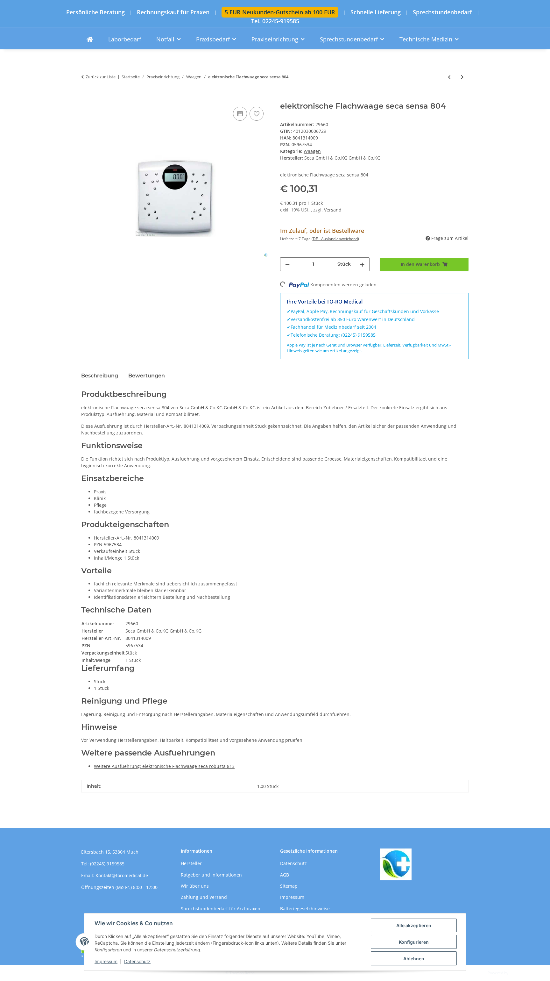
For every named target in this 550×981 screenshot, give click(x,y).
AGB (284, 875)
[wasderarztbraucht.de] (90, 39)
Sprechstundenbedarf (442, 12)
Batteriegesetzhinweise (305, 909)
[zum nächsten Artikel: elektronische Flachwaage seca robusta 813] (462, 77)
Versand (333, 210)
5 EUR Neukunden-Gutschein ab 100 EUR (280, 12)
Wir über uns (195, 886)
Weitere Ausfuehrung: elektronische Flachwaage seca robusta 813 (164, 766)
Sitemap (289, 886)
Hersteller (191, 863)
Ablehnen (413, 958)
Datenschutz (137, 961)
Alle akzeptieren (413, 925)
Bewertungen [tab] (146, 376)
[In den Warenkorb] (86, 98)
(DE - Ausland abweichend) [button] (335, 238)
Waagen (312, 151)
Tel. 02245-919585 (275, 21)
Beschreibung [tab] (99, 376)
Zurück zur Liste (101, 77)
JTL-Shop (517, 973)
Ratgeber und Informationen (211, 875)
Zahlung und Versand (204, 897)
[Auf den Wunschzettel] (257, 114)
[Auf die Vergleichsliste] (240, 114)
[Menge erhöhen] (362, 264)
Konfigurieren (414, 942)
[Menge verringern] (287, 264)
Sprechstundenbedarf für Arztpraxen (220, 909)
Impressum (106, 961)
